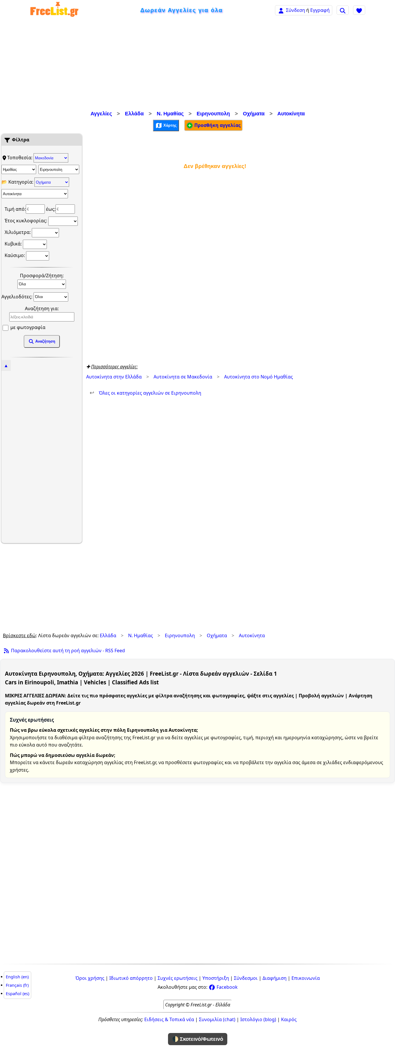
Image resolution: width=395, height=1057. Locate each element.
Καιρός (289, 1019)
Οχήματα (254, 114)
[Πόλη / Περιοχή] (58, 169)
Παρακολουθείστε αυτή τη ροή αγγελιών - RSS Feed (67, 650)
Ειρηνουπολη (213, 114)
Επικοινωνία (305, 978)
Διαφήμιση (275, 978)
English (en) (17, 977)
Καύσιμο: (15, 255)
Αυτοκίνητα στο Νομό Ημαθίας (258, 377)
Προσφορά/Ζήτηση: (42, 275)
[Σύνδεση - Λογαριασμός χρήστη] (281, 10)
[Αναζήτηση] (343, 10)
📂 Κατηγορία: (17, 182)
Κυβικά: (14, 244)
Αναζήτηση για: (42, 308)
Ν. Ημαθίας (170, 114)
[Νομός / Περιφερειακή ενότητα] (18, 169)
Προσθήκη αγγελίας (217, 125)
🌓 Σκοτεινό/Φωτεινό (197, 1039)
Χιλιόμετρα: (18, 232)
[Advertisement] (197, 65)
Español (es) (17, 993)
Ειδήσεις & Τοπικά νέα (169, 1019)
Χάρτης (169, 125)
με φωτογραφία (27, 327)
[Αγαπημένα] (359, 10)
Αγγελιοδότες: (17, 296)
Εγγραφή (320, 10)
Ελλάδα (134, 114)
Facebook (226, 987)
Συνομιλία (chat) (217, 1019)
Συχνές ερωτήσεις (178, 978)
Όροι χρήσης (89, 978)
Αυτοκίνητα (291, 114)
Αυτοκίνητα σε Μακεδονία (183, 377)
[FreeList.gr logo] (54, 10)
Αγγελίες (101, 114)
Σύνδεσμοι (246, 978)
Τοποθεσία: (20, 157)
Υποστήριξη (215, 978)
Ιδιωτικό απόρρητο (131, 978)
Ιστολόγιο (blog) (258, 1019)
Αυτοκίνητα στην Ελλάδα (114, 377)
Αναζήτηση (44, 341)
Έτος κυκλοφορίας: (26, 220)
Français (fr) (17, 985)
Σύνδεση (295, 10)
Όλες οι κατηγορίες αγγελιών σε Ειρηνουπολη (145, 393)
